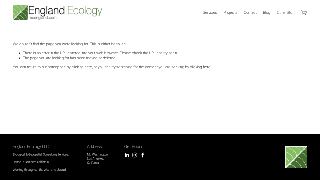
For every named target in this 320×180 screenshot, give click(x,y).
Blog (266, 12)
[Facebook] (142, 155)
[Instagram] (134, 155)
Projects (231, 12)
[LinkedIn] (126, 155)
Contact (250, 12)
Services (210, 12)
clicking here (82, 67)
